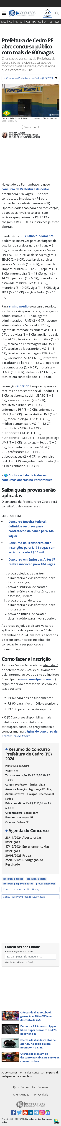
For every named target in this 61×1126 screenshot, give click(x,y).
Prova (18, 855)
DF (45, 21)
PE (31, 817)
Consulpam (31, 812)
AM (28, 21)
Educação (31, 794)
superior (22, 386)
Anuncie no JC (21, 1094)
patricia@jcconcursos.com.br (23, 135)
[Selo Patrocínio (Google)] (47, 13)
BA (34, 21)
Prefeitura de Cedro (17, 766)
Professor (21, 784)
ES (51, 21)
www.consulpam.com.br (37, 679)
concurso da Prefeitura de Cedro (25, 189)
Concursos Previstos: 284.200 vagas (24, 896)
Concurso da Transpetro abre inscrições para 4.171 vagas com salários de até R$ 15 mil (31, 547)
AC (10, 21)
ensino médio (19, 306)
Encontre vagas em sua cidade (19, 951)
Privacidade (41, 1094)
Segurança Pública (39, 789)
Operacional (46, 794)
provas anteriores (45, 883)
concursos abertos (36, 878)
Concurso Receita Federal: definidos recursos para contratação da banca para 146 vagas (31, 528)
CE (39, 21)
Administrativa (14, 794)
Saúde (9, 798)
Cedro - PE (22, 822)
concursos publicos (13, 878)
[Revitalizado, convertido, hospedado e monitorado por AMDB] (56, 1121)
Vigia (42, 784)
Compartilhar (30, 127)
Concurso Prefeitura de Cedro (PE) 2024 (28, 78)
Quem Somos (21, 1087)
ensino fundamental (39, 236)
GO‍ (57, 21)
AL (16, 21)
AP (21, 21)
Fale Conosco (40, 1087)
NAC (3, 21)
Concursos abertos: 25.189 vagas (22, 889)
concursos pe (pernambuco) (18, 883)
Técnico (33, 784)
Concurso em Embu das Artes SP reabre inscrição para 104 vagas (32, 561)
